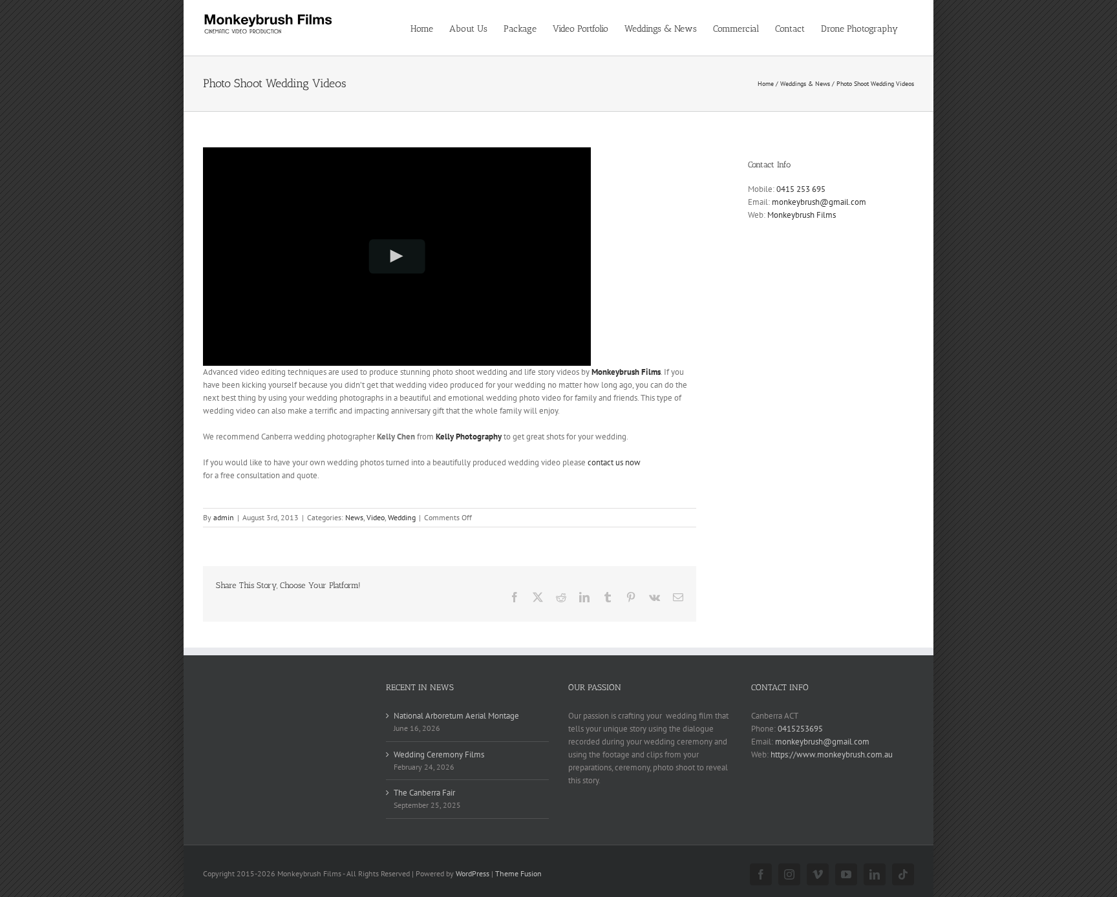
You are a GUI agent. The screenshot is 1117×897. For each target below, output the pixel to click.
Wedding (402, 517)
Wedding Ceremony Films (439, 754)
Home (766, 83)
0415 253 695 (800, 189)
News (354, 517)
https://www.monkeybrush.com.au (832, 754)
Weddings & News (805, 83)
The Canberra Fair (424, 792)
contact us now (614, 462)
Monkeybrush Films (626, 371)
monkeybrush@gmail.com (819, 201)
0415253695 (800, 728)
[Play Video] (397, 256)
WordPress (472, 873)
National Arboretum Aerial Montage (456, 715)
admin (223, 517)
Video (376, 517)
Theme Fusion (518, 873)
